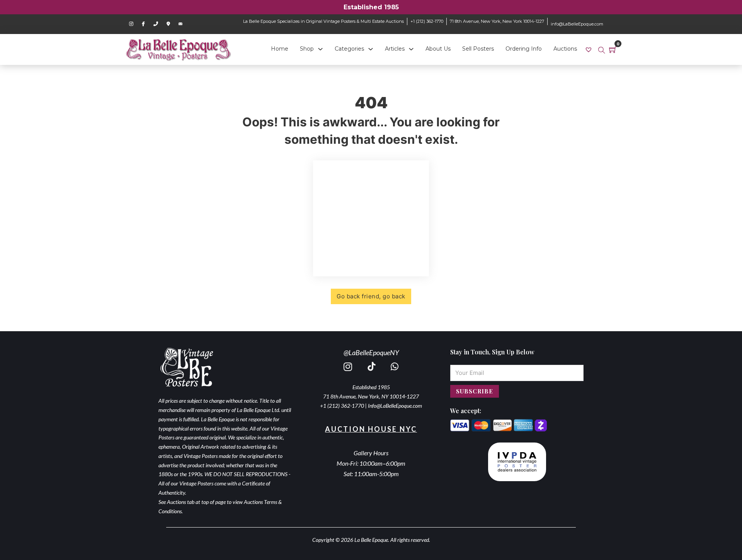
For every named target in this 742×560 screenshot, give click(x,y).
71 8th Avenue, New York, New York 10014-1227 (497, 21)
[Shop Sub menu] (320, 49)
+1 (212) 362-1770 (426, 21)
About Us (438, 48)
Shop (307, 48)
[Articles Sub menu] (411, 49)
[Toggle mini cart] (613, 49)
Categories (349, 48)
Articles (395, 48)
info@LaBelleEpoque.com (577, 24)
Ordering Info (523, 48)
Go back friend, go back (371, 296)
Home (279, 48)
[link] (589, 49)
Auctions (565, 48)
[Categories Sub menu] (370, 49)
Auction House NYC (371, 429)
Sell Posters (478, 48)
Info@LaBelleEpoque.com (395, 405)
